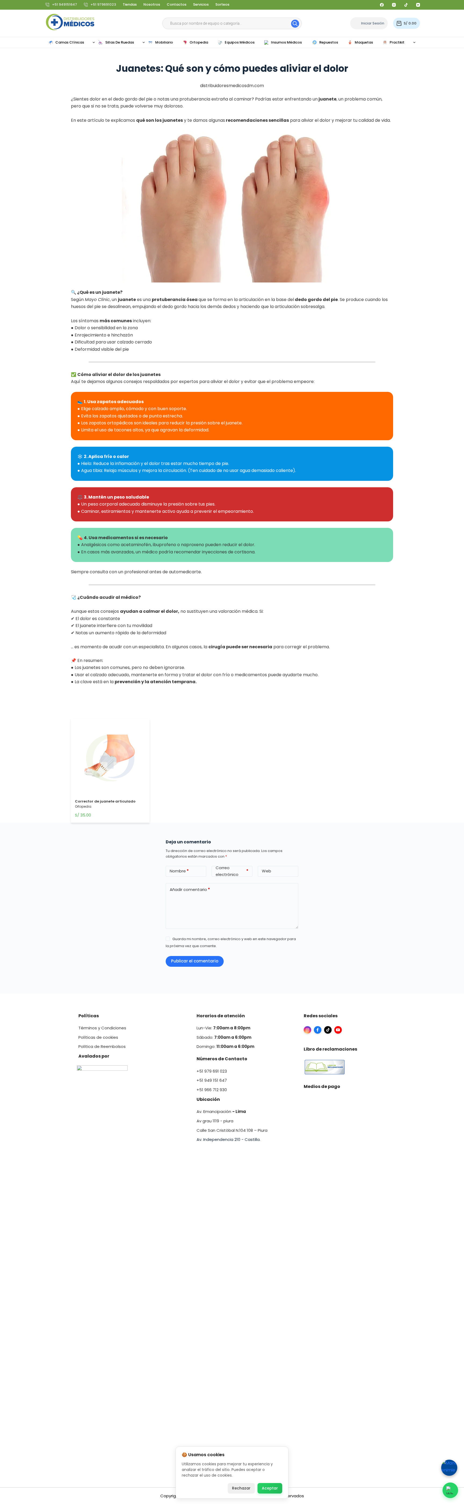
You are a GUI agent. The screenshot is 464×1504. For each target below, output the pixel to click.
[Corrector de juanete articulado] (110, 759)
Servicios (201, 4)
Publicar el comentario (194, 961)
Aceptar (270, 1488)
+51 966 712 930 (212, 1090)
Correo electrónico (232, 871)
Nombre (179, 871)
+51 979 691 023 (212, 1071)
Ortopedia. (83, 806)
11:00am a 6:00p (233, 1046)
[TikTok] (406, 5)
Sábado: (224, 1037)
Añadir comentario (190, 889)
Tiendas (130, 4)
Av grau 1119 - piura (215, 1121)
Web (266, 871)
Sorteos (222, 4)
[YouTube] (418, 5)
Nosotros (151, 4)
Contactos (176, 4)
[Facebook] (382, 5)
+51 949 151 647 (212, 1080)
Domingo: (206, 1046)
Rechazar (241, 1488)
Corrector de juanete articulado (105, 801)
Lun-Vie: (223, 1028)
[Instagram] (394, 5)
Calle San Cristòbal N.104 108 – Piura (232, 1130)
